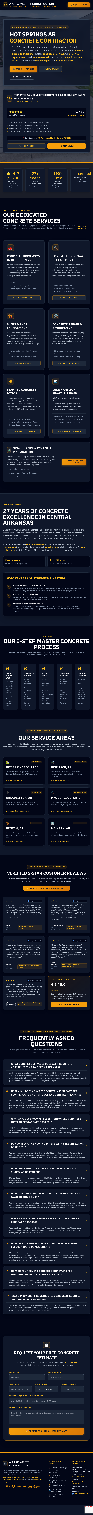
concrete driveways (53, 53)
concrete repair (41, 57)
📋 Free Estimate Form (22, 77)
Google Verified (35, 901)
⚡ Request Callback (66, 146)
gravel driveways (11, 1482)
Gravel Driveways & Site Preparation (32, 450)
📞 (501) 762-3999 (26, 146)
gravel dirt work (65, 60)
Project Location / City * (71, 1384)
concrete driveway (35, 544)
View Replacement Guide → (69, 298)
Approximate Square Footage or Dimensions (26, 1396)
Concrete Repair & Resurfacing (67, 326)
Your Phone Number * (56, 1372)
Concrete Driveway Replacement (68, 258)
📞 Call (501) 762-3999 (23, 69)
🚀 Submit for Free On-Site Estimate (46, 1431)
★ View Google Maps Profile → (69, 1004)
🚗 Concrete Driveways (58, 1468)
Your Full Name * (16, 1372)
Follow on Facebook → (82, 1494)
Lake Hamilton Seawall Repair (64, 391)
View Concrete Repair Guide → (69, 363)
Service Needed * (42, 1384)
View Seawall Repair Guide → (69, 431)
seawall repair (42, 60)
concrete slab (9, 547)
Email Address (14, 1384)
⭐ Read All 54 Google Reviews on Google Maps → (46, 888)
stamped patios (17, 1480)
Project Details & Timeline (20, 1408)
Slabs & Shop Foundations (17, 326)
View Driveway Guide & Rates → (24, 298)
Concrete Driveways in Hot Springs (23, 258)
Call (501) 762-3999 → (82, 227)
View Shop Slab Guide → (23, 363)
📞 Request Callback (78, 5)
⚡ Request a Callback (50, 69)
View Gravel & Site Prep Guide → (75, 462)
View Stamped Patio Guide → (24, 431)
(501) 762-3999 (78, 1477)
